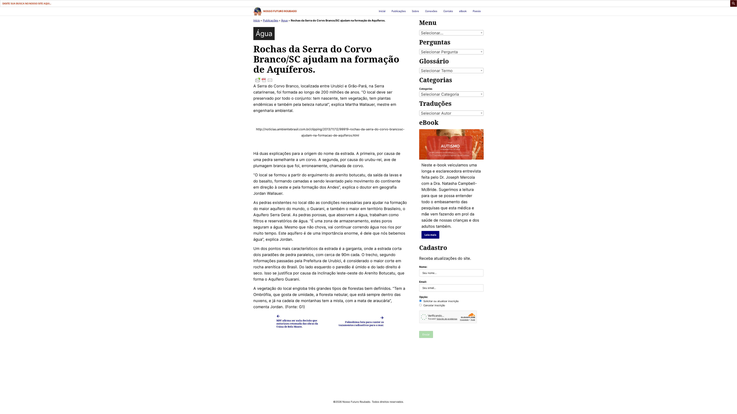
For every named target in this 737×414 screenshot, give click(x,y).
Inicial (382, 11)
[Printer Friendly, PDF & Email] (330, 80)
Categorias (425, 88)
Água (284, 20)
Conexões (431, 11)
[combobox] (451, 32)
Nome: (423, 266)
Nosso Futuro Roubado (280, 11)
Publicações (399, 11)
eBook (463, 11)
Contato (448, 11)
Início (256, 20)
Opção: (423, 296)
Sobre (415, 11)
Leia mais (430, 234)
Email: (423, 281)
